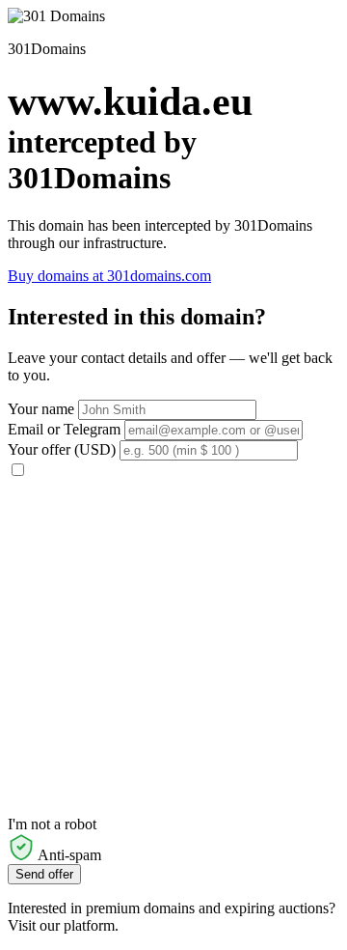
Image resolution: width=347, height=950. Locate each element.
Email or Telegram (64, 429)
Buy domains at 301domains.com (109, 275)
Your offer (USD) (62, 449)
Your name (41, 409)
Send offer (44, 874)
